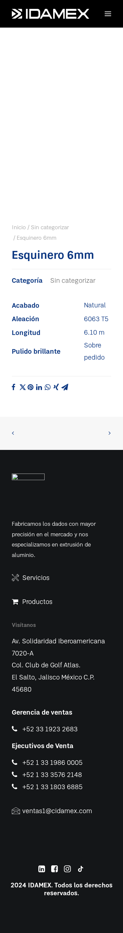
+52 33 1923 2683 (50, 729)
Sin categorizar (50, 228)
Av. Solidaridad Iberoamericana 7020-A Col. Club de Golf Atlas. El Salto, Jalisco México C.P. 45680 (58, 665)
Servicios (36, 578)
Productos (37, 602)
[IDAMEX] (50, 14)
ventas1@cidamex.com (57, 811)
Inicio (19, 228)
